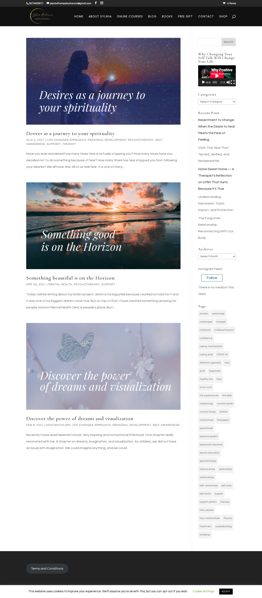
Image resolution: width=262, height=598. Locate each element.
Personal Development (107, 140)
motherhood (206, 420)
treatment (205, 526)
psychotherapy (208, 461)
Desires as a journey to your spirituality (70, 133)
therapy (224, 502)
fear (227, 362)
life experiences (209, 395)
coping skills (206, 354)
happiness (214, 371)
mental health (225, 403)
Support (54, 144)
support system (208, 502)
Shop (223, 16)
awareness (218, 313)
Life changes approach (66, 140)
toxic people (206, 510)
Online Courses (130, 16)
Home (78, 16)
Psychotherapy (141, 140)
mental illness (208, 412)
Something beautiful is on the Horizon (70, 278)
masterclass (206, 403)
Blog (152, 16)
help (219, 379)
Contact (206, 16)
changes (221, 321)
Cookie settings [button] (203, 591)
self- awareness (209, 485)
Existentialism (58, 425)
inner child (206, 387)
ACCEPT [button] (226, 591)
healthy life (206, 379)
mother (223, 412)
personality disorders (211, 444)
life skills (227, 395)
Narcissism (223, 420)
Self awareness (166, 425)
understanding (223, 526)
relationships (207, 477)
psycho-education (209, 452)
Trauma (228, 518)
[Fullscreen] (233, 82)
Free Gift (185, 16)
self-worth (205, 493)
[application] (217, 75)
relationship (225, 469)
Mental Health (60, 284)
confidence (206, 338)
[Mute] (228, 82)
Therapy (69, 144)
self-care (226, 485)
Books (167, 16)
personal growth (209, 436)
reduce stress (207, 469)
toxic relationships (210, 518)
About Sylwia (100, 16)
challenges (206, 321)
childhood (205, 330)
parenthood (206, 428)
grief (202, 371)
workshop (205, 534)
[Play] (203, 82)
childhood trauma (224, 330)
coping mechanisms (211, 346)
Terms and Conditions (47, 568)
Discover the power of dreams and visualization (79, 418)
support (219, 493)
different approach (210, 362)
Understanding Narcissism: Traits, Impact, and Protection (215, 203)
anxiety (204, 313)
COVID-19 (222, 354)
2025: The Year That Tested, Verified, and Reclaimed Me (213, 154)
